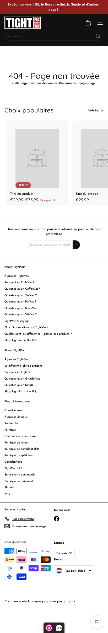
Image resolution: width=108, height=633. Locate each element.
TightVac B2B (13, 468)
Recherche (11, 423)
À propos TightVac (16, 276)
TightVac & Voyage (16, 321)
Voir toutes (96, 110)
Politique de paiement (18, 481)
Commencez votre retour (20, 436)
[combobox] (54, 36)
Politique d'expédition (18, 455)
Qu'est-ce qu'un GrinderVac (22, 378)
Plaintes (9, 487)
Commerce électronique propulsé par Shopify (39, 601)
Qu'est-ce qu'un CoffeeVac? (22, 288)
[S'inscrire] (76, 244)
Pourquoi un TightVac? (19, 282)
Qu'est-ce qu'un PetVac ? (20, 301)
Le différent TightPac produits (23, 366)
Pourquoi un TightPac (18, 372)
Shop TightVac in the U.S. (20, 340)
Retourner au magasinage (77, 83)
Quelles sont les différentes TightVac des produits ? (38, 334)
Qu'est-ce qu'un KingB (18, 385)
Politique (10, 430)
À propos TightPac (16, 359)
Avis (7, 494)
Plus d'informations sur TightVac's (26, 327)
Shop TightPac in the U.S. (20, 391)
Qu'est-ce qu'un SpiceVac (20, 308)
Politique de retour (16, 442)
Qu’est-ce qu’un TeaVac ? (20, 295)
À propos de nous (16, 417)
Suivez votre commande (19, 474)
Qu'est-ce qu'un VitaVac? (20, 314)
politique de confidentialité (21, 449)
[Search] (98, 36)
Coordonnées (13, 410)
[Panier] (88, 22)
